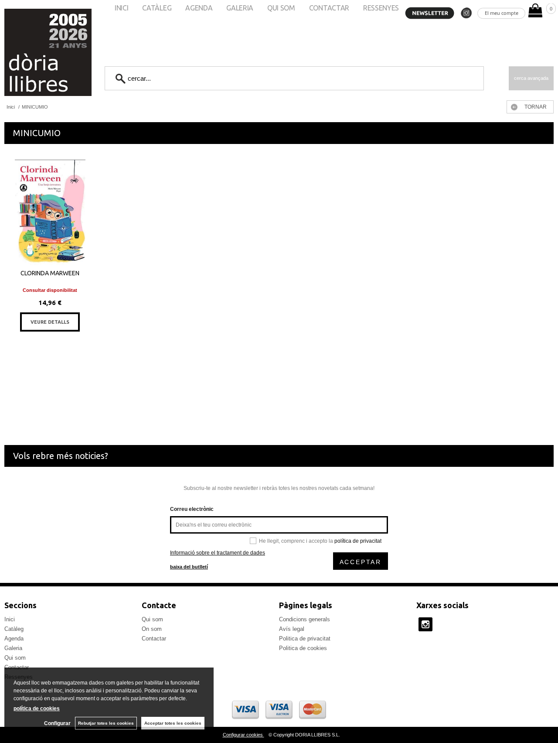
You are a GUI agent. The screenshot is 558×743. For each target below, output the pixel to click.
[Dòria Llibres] (21, 52)
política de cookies (37, 708)
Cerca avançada (531, 78)
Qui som (15, 657)
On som (152, 629)
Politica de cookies (303, 648)
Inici (9, 619)
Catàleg (14, 629)
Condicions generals (304, 619)
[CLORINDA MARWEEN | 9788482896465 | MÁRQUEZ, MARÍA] (50, 212)
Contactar (154, 638)
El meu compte (501, 13)
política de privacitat (357, 541)
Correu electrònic (192, 509)
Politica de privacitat (304, 638)
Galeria (13, 648)
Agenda (14, 638)
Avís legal (291, 629)
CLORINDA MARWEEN (49, 273)
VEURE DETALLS (50, 322)
